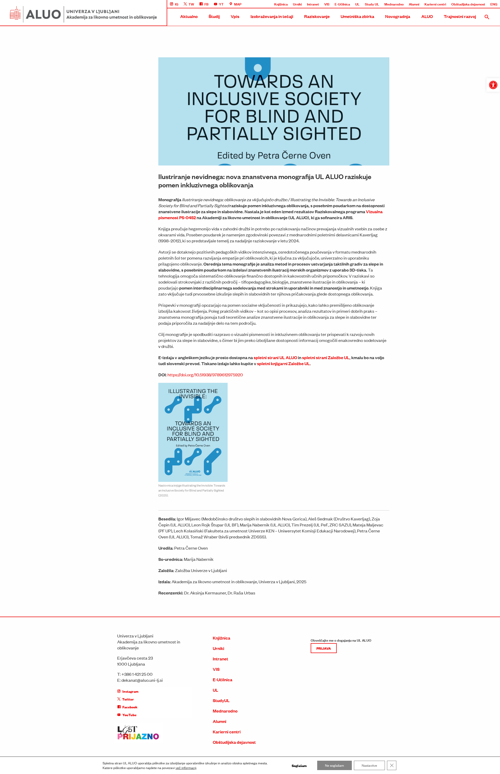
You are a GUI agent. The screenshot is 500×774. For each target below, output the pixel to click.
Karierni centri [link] (435, 4)
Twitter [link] (128, 699)
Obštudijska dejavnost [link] (468, 4)
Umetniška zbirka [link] (357, 16)
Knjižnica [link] (281, 4)
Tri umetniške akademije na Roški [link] (417, 73)
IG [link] (176, 4)
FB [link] (206, 4)
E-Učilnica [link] (342, 4)
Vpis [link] (235, 16)
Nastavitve (369, 765)
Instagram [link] (130, 691)
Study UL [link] (372, 4)
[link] (493, 85)
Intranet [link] (313, 4)
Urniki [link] (297, 4)
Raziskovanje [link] (317, 16)
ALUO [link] (427, 16)
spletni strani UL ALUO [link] (275, 357)
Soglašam (299, 765)
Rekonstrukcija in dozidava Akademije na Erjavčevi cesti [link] (434, 63)
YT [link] (221, 4)
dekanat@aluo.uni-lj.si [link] (142, 680)
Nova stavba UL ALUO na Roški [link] (416, 54)
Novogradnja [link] (397, 16)
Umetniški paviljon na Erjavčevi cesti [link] (419, 112)
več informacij (186, 767)
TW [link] (191, 4)
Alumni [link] (414, 4)
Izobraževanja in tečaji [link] (272, 16)
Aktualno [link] (189, 16)
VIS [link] (326, 4)
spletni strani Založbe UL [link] (325, 357)
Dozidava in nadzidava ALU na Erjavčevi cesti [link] (426, 102)
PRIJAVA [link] (323, 648)
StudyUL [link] (221, 700)
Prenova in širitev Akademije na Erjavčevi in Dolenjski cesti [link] (436, 92)
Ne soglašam (334, 765)
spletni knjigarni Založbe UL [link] (283, 363)
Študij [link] (214, 16)
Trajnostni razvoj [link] (460, 16)
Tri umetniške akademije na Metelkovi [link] (420, 83)
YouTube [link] (129, 714)
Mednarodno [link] (394, 4)
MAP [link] (237, 4)
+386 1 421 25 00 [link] (137, 674)
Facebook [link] (130, 706)
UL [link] (357, 4)
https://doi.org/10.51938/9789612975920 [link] (205, 374)
